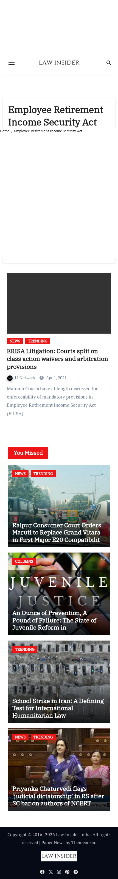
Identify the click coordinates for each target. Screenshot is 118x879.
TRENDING (37, 341)
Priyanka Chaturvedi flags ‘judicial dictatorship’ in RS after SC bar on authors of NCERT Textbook (58, 799)
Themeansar (83, 842)
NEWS (15, 341)
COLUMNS (24, 561)
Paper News (52, 842)
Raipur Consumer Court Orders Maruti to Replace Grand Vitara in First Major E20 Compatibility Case (57, 536)
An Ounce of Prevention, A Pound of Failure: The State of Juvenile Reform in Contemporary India (54, 623)
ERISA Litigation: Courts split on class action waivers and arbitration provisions (57, 358)
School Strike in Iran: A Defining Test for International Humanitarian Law (58, 708)
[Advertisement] (59, 196)
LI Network (25, 377)
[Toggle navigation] (11, 62)
